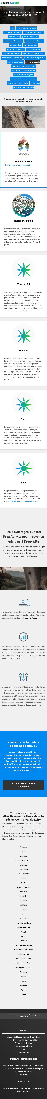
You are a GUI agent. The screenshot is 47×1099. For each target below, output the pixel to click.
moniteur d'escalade (32, 62)
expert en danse (14, 37)
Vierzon (24, 990)
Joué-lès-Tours (24, 896)
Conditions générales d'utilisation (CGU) (23, 1040)
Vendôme (23, 985)
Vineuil (23, 994)
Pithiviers (23, 941)
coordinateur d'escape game (33, 32)
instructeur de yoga (30, 45)
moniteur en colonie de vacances (23, 66)
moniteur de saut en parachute (34, 58)
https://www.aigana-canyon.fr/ (19, 165)
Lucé (23, 914)
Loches (23, 910)
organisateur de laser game (23, 75)
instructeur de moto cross (34, 41)
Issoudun (23, 892)
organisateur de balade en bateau (23, 70)
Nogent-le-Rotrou (23, 927)
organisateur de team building (17, 83)
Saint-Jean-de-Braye (23, 963)
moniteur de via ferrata (15, 62)
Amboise (23, 847)
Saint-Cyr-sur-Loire (23, 959)
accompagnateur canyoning (26, 28)
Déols (23, 883)
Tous (12, 28)
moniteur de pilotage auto (12, 53)
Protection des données (23, 1043)
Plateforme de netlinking (23, 1046)
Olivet (23, 932)
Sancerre (23, 972)
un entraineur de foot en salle (23, 87)
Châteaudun (23, 869)
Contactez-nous (23, 1052)
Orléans (23, 936)
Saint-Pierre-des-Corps (24, 968)
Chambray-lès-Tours (24, 860)
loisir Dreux (23, 1075)
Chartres (23, 865)
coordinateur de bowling (12, 32)
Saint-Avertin (23, 954)
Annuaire (10, 1037)
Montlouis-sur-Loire (23, 923)
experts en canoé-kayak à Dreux (24, 501)
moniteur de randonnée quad (12, 58)
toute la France (31, 618)
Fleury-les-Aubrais (23, 887)
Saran (23, 977)
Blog (23, 1049)
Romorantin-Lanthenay (24, 945)
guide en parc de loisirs (30, 37)
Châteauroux (24, 874)
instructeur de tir (15, 45)
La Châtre (23, 901)
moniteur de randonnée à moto (33, 53)
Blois (23, 851)
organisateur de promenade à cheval (23, 79)
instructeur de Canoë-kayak (13, 41)
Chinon (23, 878)
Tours (23, 981)
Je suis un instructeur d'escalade (23, 785)
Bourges (23, 856)
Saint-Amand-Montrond (23, 950)
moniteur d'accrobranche (15, 49)
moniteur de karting (33, 49)
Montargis (23, 918)
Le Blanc (23, 905)
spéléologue (35, 83)
